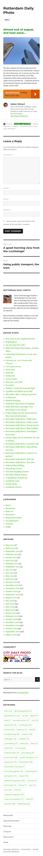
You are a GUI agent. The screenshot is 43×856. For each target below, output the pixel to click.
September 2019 (13, 631)
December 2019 (12, 622)
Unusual (15, 126)
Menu (7, 20)
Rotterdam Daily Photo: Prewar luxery (22, 425)
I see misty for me (13, 366)
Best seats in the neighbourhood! (20, 339)
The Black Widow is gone (16, 475)
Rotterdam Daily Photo (18, 10)
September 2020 (13, 594)
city (35, 720)
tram (8, 790)
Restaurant (10, 514)
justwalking (11, 743)
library (24, 743)
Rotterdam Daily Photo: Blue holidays (22, 428)
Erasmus (22, 730)
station (23, 776)
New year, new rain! (14, 382)
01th (8, 711)
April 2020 (10, 610)
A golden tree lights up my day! (19, 391)
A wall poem (11, 397)
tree (17, 790)
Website (7, 210)
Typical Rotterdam (14, 517)
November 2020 (13, 588)
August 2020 (11, 597)
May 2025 (10, 545)
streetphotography (14, 781)
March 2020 (11, 613)
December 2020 (12, 585)
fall (32, 730)
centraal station (21, 720)
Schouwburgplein (13, 771)
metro (8, 748)
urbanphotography (14, 794)
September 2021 (13, 567)
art (25, 716)
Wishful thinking (13, 400)
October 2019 (11, 628)
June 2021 (10, 573)
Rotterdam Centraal (14, 767)
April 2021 (10, 579)
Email (6, 199)
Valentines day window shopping (20, 404)
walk (29, 799)
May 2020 (10, 607)
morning (20, 748)
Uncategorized (12, 521)
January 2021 (11, 582)
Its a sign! (10, 385)
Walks (8, 527)
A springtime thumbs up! (16, 478)
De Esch (9, 730)
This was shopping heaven (17, 471)
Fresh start (10, 370)
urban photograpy (13, 799)
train (32, 785)
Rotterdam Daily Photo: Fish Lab (20, 459)
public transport (28, 757)
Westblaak (24, 804)
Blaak (34, 716)
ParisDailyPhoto (23, 693)
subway (32, 781)
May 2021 (10, 576)
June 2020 (10, 604)
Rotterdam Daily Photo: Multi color (21, 419)
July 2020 (10, 601)
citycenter (10, 725)
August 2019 (11, 635)
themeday (10, 785)
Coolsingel (25, 725)
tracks (22, 785)
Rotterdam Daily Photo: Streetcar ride (22, 444)
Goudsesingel (11, 734)
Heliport (27, 734)
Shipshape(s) (11, 342)
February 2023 (12, 554)
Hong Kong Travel (14, 468)
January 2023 (11, 557)
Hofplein (24, 739)
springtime (10, 776)
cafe (7, 720)
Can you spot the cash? (15, 345)
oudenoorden (11, 753)
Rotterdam (12, 129)
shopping (30, 771)
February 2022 (12, 564)
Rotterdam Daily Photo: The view (20, 462)
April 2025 (10, 548)
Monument (10, 508)
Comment (8, 155)
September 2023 (13, 551)
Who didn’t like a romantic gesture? (21, 394)
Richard (9, 124)
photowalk (10, 757)
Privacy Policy (26, 849)
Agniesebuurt (12, 716)
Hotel (8, 505)
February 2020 (12, 616)
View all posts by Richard (19, 116)
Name (6, 188)
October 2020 (11, 591)
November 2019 (12, 625)
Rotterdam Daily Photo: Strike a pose (22, 422)
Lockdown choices (14, 487)
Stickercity (10, 376)
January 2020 (11, 619)
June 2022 (10, 560)
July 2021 (9, 570)
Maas (34, 743)
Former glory (11, 484)
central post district (27, 126)
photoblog (28, 753)
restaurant (10, 762)
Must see (9, 511)
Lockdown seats (13, 481)
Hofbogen (10, 739)
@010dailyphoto (22, 711)
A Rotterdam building (15, 465)
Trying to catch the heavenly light (20, 388)
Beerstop (9, 373)
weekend (9, 804)
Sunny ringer (11, 379)
